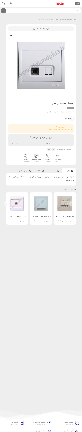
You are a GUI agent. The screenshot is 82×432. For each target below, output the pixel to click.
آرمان (56, 19)
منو (77, 4)
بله (53, 149)
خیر (49, 149)
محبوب (47, 28)
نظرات (39, 171)
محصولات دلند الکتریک (66, 19)
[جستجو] (3, 10)
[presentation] (71, 203)
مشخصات (53, 171)
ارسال (44, 28)
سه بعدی (34, 28)
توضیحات (67, 171)
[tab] (69, 170)
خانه (75, 19)
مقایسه (40, 28)
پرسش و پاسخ (23, 171)
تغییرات (37, 28)
